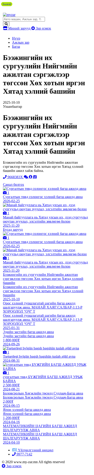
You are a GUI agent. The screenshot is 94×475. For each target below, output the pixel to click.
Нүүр (16, 38)
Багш (16, 46)
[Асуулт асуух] (26, 177)
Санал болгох (13, 184)
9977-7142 (24, 454)
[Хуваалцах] (35, 177)
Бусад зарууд (13, 229)
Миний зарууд (19, 28)
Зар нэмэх (43, 28)
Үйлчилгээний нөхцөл (35, 450)
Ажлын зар (20, 42)
